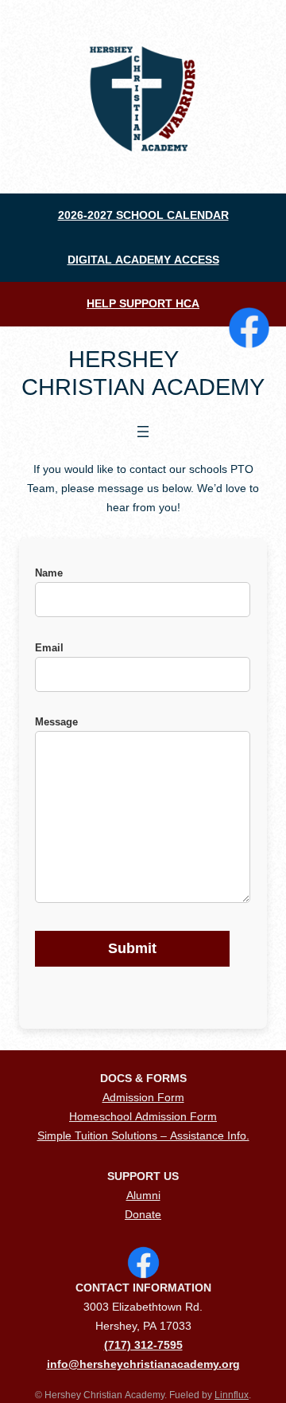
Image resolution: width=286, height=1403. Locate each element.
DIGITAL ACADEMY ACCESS (143, 260)
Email (49, 648)
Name (49, 573)
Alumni (143, 1195)
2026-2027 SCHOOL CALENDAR (143, 215)
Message (56, 722)
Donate (143, 1214)
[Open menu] (143, 431)
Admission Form (143, 1097)
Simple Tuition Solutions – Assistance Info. (143, 1135)
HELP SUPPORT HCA (143, 303)
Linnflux (231, 1394)
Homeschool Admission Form (143, 1116)
